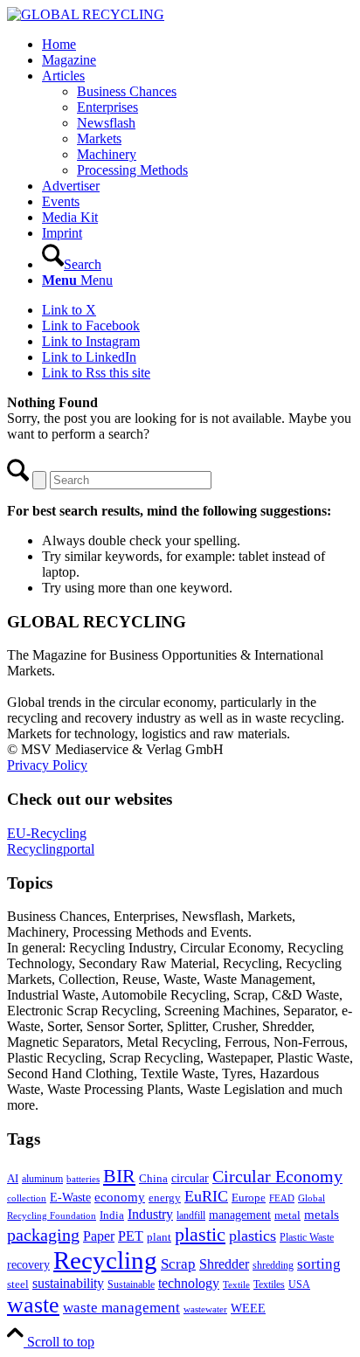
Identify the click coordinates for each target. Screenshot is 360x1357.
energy (165, 1198)
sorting (319, 1264)
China (153, 1179)
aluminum (42, 1179)
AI (12, 1179)
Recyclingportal (50, 848)
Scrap (178, 1264)
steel (18, 1284)
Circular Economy (277, 1176)
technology (188, 1283)
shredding (273, 1265)
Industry (150, 1214)
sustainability (68, 1283)
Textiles (269, 1284)
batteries (83, 1179)
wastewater (205, 1309)
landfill (191, 1215)
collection (26, 1198)
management (240, 1215)
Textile (236, 1285)
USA (299, 1284)
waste (33, 1305)
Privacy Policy (47, 765)
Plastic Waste (307, 1237)
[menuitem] (197, 44)
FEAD (281, 1198)
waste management (121, 1307)
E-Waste (70, 1197)
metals (321, 1214)
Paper (98, 1236)
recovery (28, 1264)
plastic (200, 1234)
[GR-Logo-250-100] (85, 14)
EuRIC (206, 1196)
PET (130, 1236)
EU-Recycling (47, 833)
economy (119, 1197)
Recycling (105, 1260)
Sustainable (131, 1284)
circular (190, 1178)
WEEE (248, 1308)
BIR (119, 1176)
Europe (249, 1198)
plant (159, 1237)
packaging (43, 1234)
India (112, 1215)
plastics (252, 1235)
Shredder (224, 1264)
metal (287, 1215)
